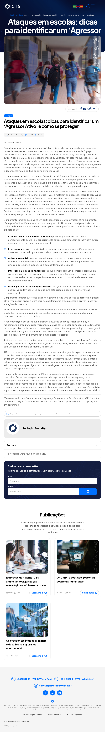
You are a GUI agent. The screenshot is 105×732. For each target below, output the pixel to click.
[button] (87, 6)
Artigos (19, 15)
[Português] (74, 6)
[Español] (82, 6)
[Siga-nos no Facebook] (45, 692)
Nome (10, 476)
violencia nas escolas (76, 414)
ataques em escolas (23, 414)
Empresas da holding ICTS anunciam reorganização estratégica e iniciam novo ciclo (26, 581)
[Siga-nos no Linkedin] (52, 692)
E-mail (10, 486)
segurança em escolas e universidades (49, 414)
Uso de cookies (54, 715)
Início (12, 15)
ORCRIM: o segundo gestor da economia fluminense (76, 579)
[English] (78, 6)
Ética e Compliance (74, 715)
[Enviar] (88, 491)
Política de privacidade (32, 715)
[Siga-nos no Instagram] (59, 692)
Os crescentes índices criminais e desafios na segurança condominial (26, 644)
